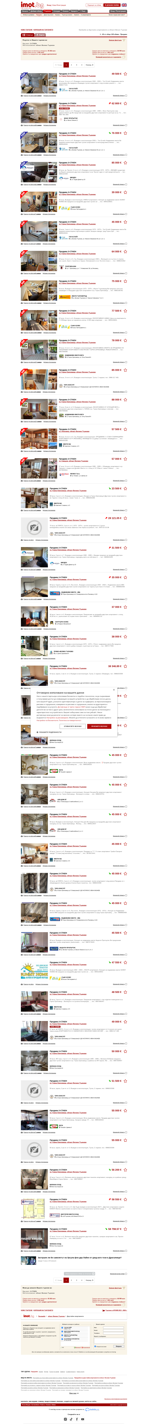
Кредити (74, 11)
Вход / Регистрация (118, 11)
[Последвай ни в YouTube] (82, 1419)
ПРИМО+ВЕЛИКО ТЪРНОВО (63, 651)
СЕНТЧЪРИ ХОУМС (61, 622)
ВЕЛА (61, 770)
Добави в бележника (49, 95)
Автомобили (35, 1405)
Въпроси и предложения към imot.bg (116, 1399)
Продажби (41, 1316)
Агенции (56, 11)
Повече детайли (32, 95)
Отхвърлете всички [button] (72, 726)
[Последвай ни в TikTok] (71, 1419)
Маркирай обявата (119, 95)
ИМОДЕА (73, 177)
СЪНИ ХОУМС (75, 207)
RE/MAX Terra (75, 474)
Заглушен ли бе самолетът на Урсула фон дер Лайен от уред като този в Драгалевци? (80, 1258)
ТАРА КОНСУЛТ (69, 385)
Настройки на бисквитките (47, 720)
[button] (49, 732)
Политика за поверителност (70, 720)
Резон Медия (26, 1405)
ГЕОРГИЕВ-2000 (70, 266)
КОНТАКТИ (24, 1401)
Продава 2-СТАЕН (77, 75)
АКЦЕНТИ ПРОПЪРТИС (67, 948)
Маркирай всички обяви (117, 1274)
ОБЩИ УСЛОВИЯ (50, 1401)
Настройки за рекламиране (57, 718)
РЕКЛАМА (60, 1401)
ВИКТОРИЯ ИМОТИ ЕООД (70, 1214)
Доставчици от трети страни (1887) (71, 707)
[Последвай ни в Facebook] (77, 1419)
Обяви (54, 1405)
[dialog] (74, 712)
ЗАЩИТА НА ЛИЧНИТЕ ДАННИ (74, 1401)
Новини (66, 11)
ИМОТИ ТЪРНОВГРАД (79, 296)
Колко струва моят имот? (117, 15)
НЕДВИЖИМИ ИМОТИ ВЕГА (74, 355)
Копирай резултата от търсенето (108, 57)
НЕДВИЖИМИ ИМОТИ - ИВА (70, 592)
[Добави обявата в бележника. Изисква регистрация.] (125, 74)
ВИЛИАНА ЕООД (55, 740)
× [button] (114, 690)
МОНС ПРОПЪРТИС (71, 118)
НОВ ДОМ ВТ (62, 799)
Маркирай (78, 1347)
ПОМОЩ (41, 1401)
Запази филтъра (115, 40)
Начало (25, 11)
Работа (42, 1405)
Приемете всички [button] (99, 726)
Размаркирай (86, 1347)
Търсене (47, 11)
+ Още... (83, 11)
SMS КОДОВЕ (33, 1401)
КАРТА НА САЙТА (90, 1401)
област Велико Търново (56, 1316)
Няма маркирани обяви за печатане (78, 1274)
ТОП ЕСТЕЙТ (73, 89)
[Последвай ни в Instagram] (65, 1419)
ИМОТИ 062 (67, 444)
